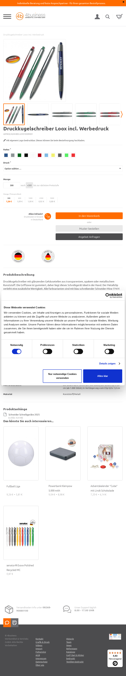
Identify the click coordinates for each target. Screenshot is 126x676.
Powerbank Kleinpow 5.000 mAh (60, 488)
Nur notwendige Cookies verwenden (62, 376)
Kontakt (39, 638)
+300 (29, 185)
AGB (38, 655)
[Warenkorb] (119, 16)
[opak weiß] (33, 155)
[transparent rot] (73, 155)
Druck (6, 162)
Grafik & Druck (43, 642)
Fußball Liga (13, 486)
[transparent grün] (66, 155)
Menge (6, 179)
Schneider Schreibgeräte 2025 (24, 414)
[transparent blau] (46, 155)
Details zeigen (107, 363)
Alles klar (102, 376)
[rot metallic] (39, 155)
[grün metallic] (19, 155)
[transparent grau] (60, 155)
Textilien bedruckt (75, 661)
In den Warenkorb (89, 215)
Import (39, 648)
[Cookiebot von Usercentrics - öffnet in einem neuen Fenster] (108, 295)
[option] (34, 70)
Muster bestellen (89, 228)
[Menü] (121, 652)
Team (68, 642)
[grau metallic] (12, 155)
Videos (39, 645)
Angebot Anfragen (89, 236)
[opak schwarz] (26, 155)
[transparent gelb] (53, 155)
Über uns (40, 665)
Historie (70, 638)
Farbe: (6, 149)
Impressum (41, 658)
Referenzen (71, 648)
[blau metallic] (6, 155)
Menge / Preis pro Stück (12, 194)
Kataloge (70, 651)
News (69, 645)
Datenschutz (41, 661)
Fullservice (41, 651)
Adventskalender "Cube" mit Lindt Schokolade (104, 488)
